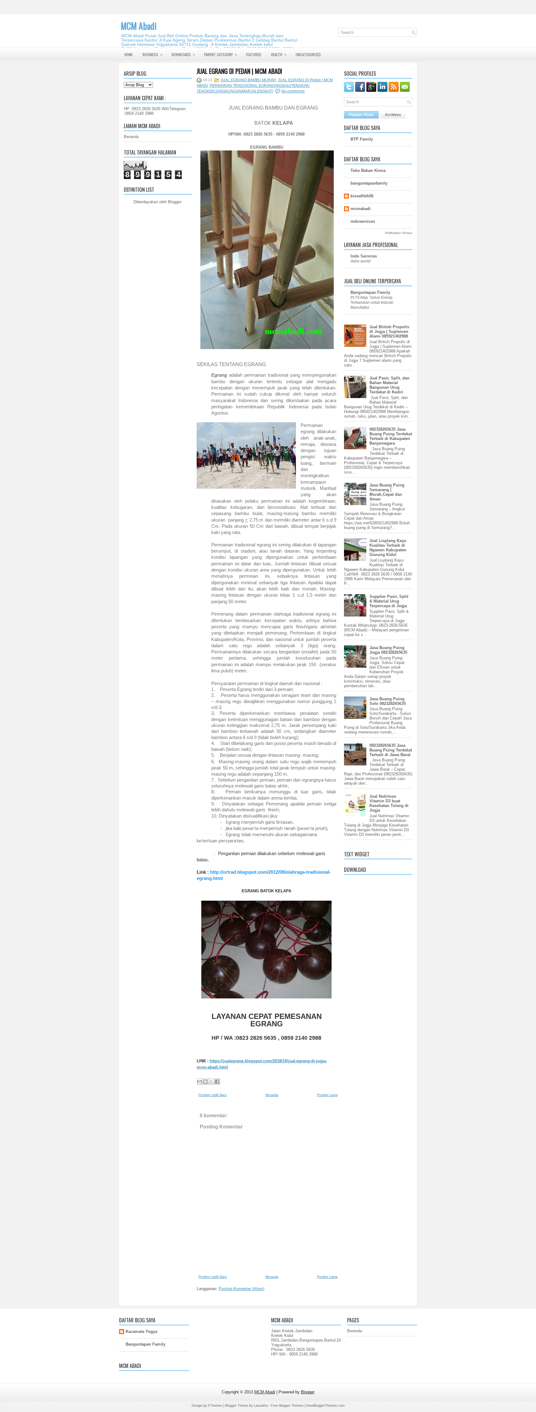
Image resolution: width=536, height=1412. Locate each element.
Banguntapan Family (370, 292)
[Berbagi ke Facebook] (217, 1081)
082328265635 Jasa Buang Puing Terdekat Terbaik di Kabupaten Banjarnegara (390, 436)
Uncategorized (308, 54)
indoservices (363, 221)
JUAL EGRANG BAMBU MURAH (248, 80)
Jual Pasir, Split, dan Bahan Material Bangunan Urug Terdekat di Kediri (389, 385)
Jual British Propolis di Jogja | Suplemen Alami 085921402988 (389, 331)
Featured (253, 54)
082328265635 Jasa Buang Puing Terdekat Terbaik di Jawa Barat (390, 750)
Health (278, 54)
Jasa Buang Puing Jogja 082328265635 (388, 650)
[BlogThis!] (205, 1081)
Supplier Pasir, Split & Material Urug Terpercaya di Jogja (388, 601)
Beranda (131, 136)
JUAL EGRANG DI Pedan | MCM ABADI (239, 71)
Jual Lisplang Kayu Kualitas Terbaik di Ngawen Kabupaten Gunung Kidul (387, 547)
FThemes (215, 1405)
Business (152, 54)
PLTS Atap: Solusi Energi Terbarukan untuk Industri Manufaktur (372, 302)
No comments (293, 91)
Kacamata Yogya (141, 1331)
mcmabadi (361, 208)
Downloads (183, 54)
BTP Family (362, 139)
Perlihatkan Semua (398, 233)
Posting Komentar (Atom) (241, 1288)
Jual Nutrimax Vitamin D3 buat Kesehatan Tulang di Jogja (389, 803)
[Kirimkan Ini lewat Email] (199, 1081)
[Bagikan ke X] (211, 1081)
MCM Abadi (139, 26)
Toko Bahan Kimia (368, 170)
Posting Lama (327, 1095)
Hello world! (361, 261)
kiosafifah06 (362, 196)
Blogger (174, 201)
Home (128, 54)
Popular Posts (361, 115)
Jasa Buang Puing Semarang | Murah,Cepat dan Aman (386, 492)
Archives (393, 115)
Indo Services (364, 256)
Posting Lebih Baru (213, 1095)
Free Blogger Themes (287, 1405)
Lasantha (261, 1405)
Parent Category (220, 54)
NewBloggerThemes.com (325, 1405)
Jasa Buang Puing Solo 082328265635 (387, 701)
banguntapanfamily (369, 183)
